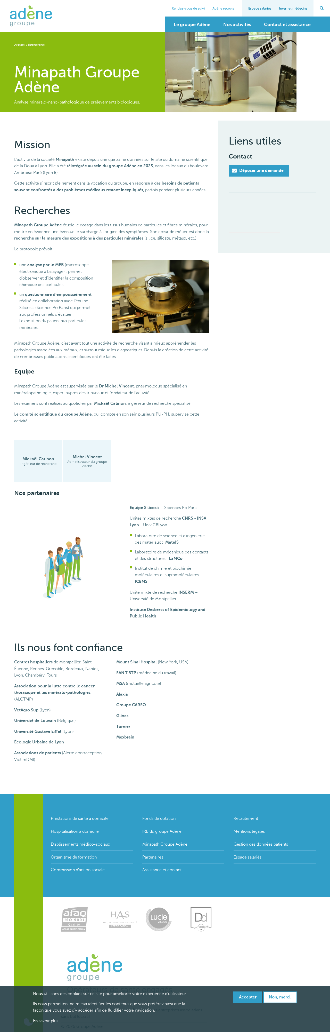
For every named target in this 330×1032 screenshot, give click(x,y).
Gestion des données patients (261, 844)
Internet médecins (293, 8)
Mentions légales (249, 831)
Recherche (36, 45)
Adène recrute (223, 8)
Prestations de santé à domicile (80, 818)
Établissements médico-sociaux (80, 844)
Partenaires (152, 857)
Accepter (248, 997)
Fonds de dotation (159, 818)
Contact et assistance (287, 24)
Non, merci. (280, 997)
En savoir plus (45, 1021)
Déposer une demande (261, 170)
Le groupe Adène (192, 24)
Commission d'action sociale (78, 870)
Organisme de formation (74, 857)
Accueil (19, 45)
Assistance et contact (162, 870)
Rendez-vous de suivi (188, 8)
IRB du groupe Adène (162, 831)
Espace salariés (259, 8)
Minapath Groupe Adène (164, 844)
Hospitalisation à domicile (75, 831)
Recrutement (246, 818)
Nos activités (237, 24)
